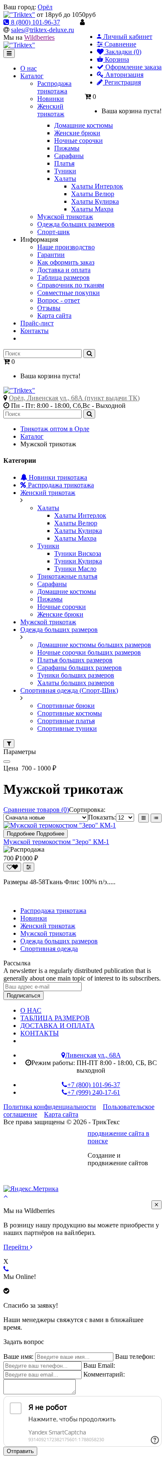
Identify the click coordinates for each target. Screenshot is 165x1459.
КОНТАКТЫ (39, 1033)
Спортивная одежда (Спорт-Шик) (69, 690)
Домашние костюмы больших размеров (94, 644)
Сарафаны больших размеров (79, 667)
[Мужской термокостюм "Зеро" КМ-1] (59, 825)
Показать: (102, 817)
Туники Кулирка (78, 561)
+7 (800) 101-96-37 (93, 1084)
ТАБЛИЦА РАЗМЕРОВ (55, 1018)
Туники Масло (75, 568)
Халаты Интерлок (80, 515)
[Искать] (89, 353)
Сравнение (119, 44)
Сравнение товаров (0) (36, 809)
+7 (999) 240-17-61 (93, 1092)
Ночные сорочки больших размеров (89, 652)
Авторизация (123, 74)
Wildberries (39, 37)
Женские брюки (60, 614)
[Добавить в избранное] (12, 867)
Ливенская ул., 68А (93, 1055)
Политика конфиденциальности (49, 1106)
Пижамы (50, 599)
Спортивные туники (67, 728)
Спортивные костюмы (69, 713)
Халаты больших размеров (75, 682)
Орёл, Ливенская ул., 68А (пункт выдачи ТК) (74, 398)
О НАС (30, 1010)
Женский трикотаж (47, 492)
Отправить (20, 1451)
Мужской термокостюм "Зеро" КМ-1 (56, 841)
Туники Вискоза (77, 553)
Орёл (45, 7)
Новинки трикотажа (57, 477)
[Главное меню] (9, 53)
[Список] (156, 818)
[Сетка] (143, 818)
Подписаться (23, 995)
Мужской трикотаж (48, 622)
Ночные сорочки (61, 606)
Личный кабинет (127, 36)
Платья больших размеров (75, 660)
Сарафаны (52, 583)
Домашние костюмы (66, 591)
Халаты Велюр (75, 523)
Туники (48, 545)
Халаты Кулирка (78, 530)
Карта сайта (61, 1114)
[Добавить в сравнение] (28, 867)
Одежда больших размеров (59, 629)
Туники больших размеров (75, 675)
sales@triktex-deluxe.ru (42, 29)
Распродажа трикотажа (60, 485)
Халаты (48, 507)
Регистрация (122, 82)
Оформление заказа (133, 67)
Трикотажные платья (67, 576)
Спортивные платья (66, 720)
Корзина (116, 59)
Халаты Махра (75, 538)
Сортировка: (87, 809)
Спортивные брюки (66, 705)
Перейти (16, 1247)
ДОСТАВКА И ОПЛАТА (57, 1025)
